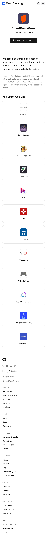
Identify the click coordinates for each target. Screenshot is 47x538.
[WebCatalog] (4, 359)
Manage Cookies (8, 377)
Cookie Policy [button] (8, 513)
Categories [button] (7, 426)
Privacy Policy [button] (8, 509)
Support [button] (6, 464)
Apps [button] (5, 418)
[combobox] (13, 371)
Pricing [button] (5, 460)
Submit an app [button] (8, 445)
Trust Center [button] (7, 505)
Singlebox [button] (7, 407)
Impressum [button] (7, 532)
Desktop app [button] (8, 391)
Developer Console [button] (10, 437)
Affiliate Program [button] (9, 471)
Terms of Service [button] (9, 524)
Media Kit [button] (6, 494)
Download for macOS (25, 40)
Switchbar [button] (7, 403)
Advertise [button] (6, 449)
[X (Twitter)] (3, 366)
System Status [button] (8, 475)
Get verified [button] (7, 441)
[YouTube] (11, 366)
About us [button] (6, 486)
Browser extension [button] (10, 395)
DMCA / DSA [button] (8, 528)
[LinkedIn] (7, 366)
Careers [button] (6, 490)
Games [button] (5, 422)
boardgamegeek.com (23, 32)
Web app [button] (6, 399)
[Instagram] (15, 366)
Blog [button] (4, 468)
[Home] (12, 3)
